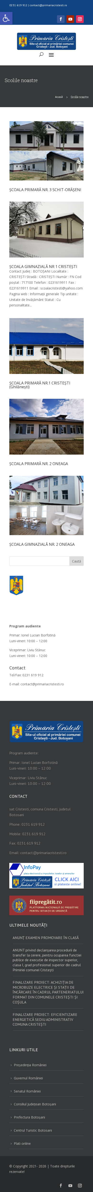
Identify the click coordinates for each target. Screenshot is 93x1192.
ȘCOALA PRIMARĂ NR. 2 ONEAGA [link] (38, 463)
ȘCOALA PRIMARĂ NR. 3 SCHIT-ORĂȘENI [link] (45, 189)
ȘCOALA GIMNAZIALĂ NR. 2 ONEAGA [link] (42, 544)
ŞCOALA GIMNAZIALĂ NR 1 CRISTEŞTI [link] (43, 266)
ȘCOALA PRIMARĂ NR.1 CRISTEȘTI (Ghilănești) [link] (39, 384)
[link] (6, 18)
